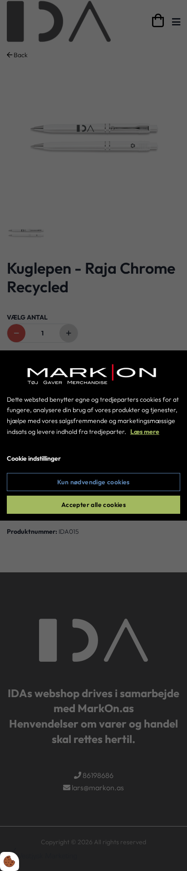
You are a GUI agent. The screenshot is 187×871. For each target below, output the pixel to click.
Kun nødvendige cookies (93, 482)
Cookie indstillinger (34, 458)
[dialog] (93, 435)
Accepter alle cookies (93, 505)
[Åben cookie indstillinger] (9, 861)
